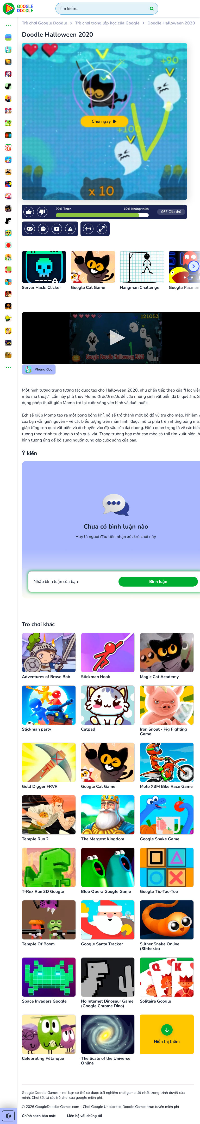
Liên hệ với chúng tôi (84, 1115)
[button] (115, 337)
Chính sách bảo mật (38, 1115)
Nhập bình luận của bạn (56, 581)
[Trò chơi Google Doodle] (18, 8)
